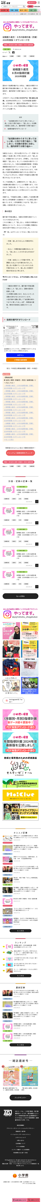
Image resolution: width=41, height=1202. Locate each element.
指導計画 (32, 56)
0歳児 (14, 498)
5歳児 (19, 56)
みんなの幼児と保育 (6, 14)
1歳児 (14, 520)
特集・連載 (14, 10)
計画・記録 (33, 10)
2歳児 (14, 562)
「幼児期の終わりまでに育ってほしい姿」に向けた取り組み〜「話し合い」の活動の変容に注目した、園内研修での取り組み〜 (20, 123)
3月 (20, 498)
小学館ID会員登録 (20, 360)
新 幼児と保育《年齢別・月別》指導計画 (21, 45)
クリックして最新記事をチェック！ (20, 453)
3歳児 (14, 584)
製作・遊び (23, 10)
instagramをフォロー (16, 700)
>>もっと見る (9, 439)
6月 (20, 541)
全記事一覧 (4, 10)
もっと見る (20, 596)
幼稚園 (11, 56)
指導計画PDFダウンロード (17, 129)
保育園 (26, 498)
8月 (25, 56)
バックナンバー (20, 1097)
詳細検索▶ (37, 6)
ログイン (32, 2)
